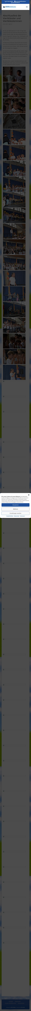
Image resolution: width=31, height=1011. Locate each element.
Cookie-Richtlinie (9, 516)
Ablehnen (15, 509)
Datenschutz (16, 516)
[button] (28, 495)
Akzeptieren (15, 505)
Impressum (22, 516)
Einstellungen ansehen (15, 513)
